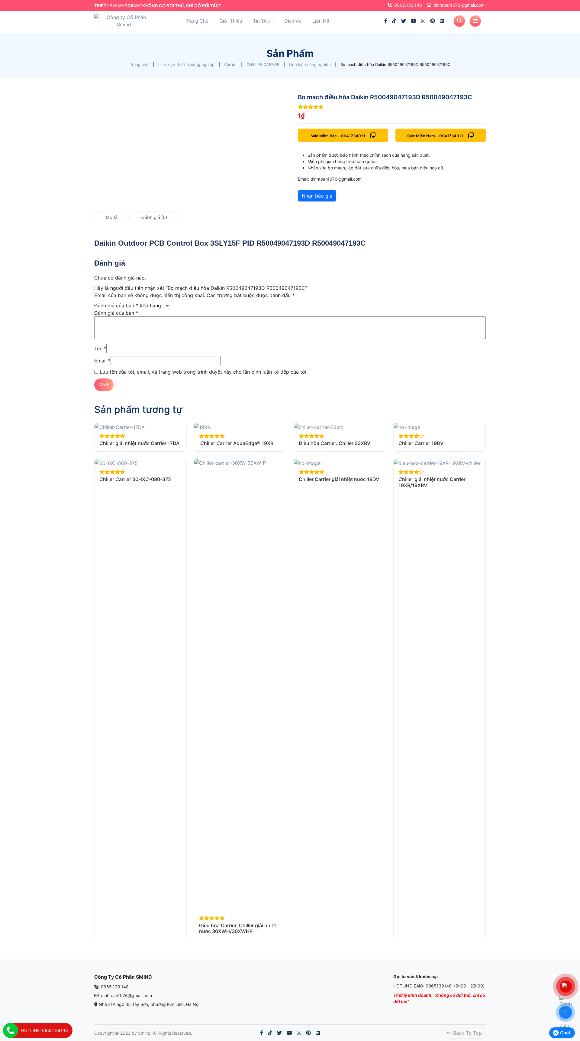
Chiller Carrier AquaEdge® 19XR (236, 443)
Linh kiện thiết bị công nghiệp (186, 64)
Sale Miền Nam (421, 135)
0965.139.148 (408, 5)
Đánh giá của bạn (116, 306)
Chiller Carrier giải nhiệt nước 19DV (339, 479)
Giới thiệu (230, 21)
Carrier (230, 64)
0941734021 (353, 135)
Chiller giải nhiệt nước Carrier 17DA (139, 443)
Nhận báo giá (317, 196)
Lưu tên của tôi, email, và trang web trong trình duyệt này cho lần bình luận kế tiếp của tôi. (204, 372)
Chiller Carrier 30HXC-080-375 (135, 479)
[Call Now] (10, 1030)
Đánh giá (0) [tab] (154, 217)
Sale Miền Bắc (324, 135)
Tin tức (261, 21)
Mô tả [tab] (112, 217)
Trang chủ (197, 21)
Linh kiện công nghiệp (310, 64)
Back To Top (467, 1033)
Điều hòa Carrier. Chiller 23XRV (334, 443)
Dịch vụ (292, 21)
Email (102, 361)
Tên (100, 348)
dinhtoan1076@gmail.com (459, 5)
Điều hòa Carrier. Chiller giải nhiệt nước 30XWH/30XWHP (237, 928)
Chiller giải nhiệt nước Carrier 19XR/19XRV (432, 482)
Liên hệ (320, 21)
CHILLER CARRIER (262, 64)
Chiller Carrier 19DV (420, 443)
